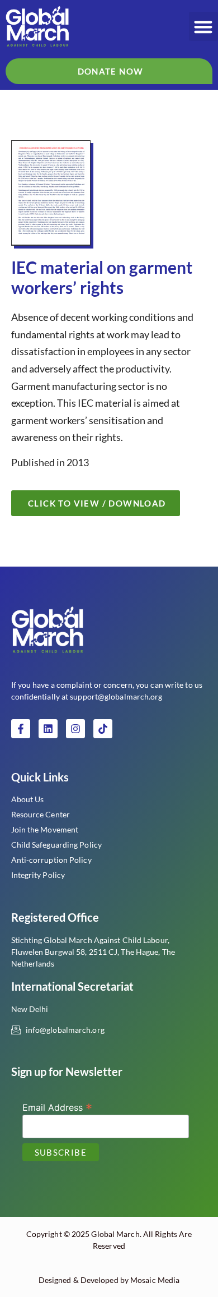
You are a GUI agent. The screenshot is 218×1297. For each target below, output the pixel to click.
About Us (27, 799)
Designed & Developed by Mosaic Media (109, 1280)
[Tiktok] (102, 728)
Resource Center (40, 814)
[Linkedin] (48, 728)
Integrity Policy (38, 875)
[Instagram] (75, 728)
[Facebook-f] (20, 728)
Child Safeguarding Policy (56, 844)
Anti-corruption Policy (51, 859)
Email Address (57, 1107)
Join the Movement (45, 829)
